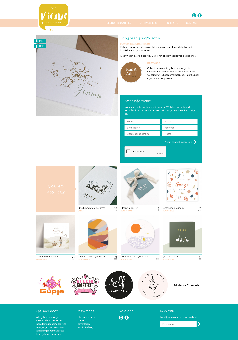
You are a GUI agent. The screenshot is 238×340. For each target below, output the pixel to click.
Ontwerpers (148, 22)
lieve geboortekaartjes (48, 334)
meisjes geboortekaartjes (50, 327)
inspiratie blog (85, 327)
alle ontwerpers (86, 317)
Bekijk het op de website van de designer (173, 55)
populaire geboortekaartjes (51, 323)
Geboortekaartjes (118, 22)
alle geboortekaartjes (48, 317)
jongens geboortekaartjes (50, 330)
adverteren (84, 323)
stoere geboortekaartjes (49, 320)
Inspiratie (171, 22)
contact (82, 320)
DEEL (42, 46)
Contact (192, 22)
